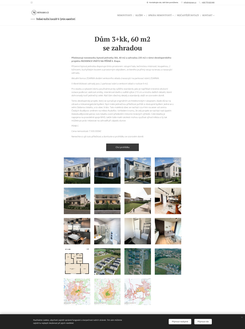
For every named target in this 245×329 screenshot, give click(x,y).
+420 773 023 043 (208, 2)
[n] (42, 12)
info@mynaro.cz (190, 2)
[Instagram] (31, 2)
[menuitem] (125, 15)
